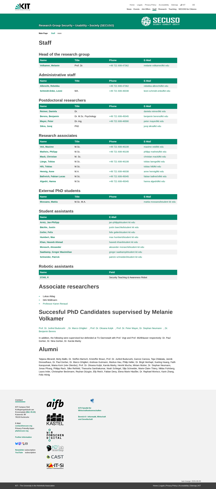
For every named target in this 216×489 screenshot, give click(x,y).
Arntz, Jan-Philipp (49, 222)
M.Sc (77, 181)
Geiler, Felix (46, 232)
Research (162, 9)
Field (112, 272)
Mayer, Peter (46, 121)
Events (137, 9)
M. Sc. (78, 156)
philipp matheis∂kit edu (155, 151)
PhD (77, 126)
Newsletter (19, 450)
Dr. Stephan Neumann (150, 328)
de (193, 5)
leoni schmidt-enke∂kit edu (157, 91)
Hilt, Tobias (46, 166)
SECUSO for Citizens (187, 9)
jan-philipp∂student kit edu (122, 222)
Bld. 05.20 (31, 412)
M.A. (77, 171)
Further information (23, 437)
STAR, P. (44, 277)
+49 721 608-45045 (119, 116)
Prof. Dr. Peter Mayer (127, 328)
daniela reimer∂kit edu (155, 111)
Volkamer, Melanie (50, 65)
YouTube (19, 452)
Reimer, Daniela (48, 111)
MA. (77, 91)
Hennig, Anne (47, 171)
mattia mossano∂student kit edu (160, 202)
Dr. (76, 111)
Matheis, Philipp (48, 151)
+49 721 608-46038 (119, 91)
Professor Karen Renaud (55, 303)
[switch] (200, 5)
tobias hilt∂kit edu (152, 166)
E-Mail (147, 60)
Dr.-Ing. (78, 121)
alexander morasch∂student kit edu (126, 247)
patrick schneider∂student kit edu (125, 257)
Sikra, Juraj (46, 126)
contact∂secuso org (23, 426)
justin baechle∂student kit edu (124, 227)
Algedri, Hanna (48, 181)
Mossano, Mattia (49, 202)
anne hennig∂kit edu (154, 171)
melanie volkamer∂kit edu (156, 65)
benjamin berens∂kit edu (156, 116)
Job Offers (146, 9)
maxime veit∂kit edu (154, 147)
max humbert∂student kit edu (123, 237)
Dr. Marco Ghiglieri (77, 328)
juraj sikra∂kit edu (152, 126)
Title (77, 60)
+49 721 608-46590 (119, 121)
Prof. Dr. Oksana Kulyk (101, 328)
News (129, 9)
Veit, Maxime (47, 147)
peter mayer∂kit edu (154, 121)
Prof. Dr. (79, 65)
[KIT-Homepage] (22, 6)
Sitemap (174, 5)
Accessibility (164, 5)
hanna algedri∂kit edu (154, 181)
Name (43, 60)
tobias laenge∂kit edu (154, 161)
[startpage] (200, 9)
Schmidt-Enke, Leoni (51, 91)
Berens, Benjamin (49, 116)
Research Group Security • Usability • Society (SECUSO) (76, 25)
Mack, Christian (48, 156)
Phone (113, 60)
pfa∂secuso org (21, 431)
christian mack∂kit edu (155, 156)
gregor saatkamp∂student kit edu (125, 252)
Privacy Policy (150, 5)
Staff (154, 9)
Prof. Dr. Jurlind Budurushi (52, 328)
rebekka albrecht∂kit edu (156, 86)
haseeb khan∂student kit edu (123, 242)
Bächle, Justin (47, 227)
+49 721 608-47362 (119, 65)
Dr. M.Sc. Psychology (85, 116)
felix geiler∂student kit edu (122, 232)
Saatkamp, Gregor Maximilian (56, 252)
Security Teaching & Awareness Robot (128, 277)
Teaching (173, 9)
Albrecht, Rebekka (50, 86)
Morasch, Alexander (50, 247)
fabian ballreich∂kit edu (155, 176)
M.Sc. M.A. (80, 202)
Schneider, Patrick (50, 257)
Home (132, 5)
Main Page (43, 33)
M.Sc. (77, 147)
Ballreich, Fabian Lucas (52, 176)
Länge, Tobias (47, 161)
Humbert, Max (47, 237)
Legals (139, 5)
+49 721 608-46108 (119, 147)
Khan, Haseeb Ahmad (51, 242)
